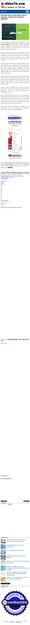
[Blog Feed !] (2, 340)
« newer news (4, 501)
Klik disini (10, 167)
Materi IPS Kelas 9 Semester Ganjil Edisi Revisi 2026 (17, 562)
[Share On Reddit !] (18, 339)
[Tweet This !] (8, 339)
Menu (27, 11)
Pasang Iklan (5, 621)
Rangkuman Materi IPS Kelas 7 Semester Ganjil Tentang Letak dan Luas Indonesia (17, 568)
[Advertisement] (15, 273)
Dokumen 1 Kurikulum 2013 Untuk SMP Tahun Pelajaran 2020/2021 (17, 578)
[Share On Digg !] (15, 339)
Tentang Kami (12, 621)
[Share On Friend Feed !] (22, 339)
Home (4, 11)
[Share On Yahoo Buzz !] (25, 339)
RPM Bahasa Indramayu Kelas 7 (15, 550)
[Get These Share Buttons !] (26, 339)
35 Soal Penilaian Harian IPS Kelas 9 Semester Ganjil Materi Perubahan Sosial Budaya (16, 573)
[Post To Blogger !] (21, 339)
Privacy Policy (18, 621)
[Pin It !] (16, 339)
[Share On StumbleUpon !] (14, 339)
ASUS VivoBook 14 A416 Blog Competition (14, 545)
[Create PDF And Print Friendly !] (1, 340)
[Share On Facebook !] (9, 339)
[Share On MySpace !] (23, 339)
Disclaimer (25, 621)
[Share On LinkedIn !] (19, 339)
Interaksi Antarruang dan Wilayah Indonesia (15, 556)
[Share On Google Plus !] (11, 339)
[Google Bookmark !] (28, 339)
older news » (26, 501)
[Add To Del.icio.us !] (12, 339)
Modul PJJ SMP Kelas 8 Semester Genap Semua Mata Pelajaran (16, 540)
